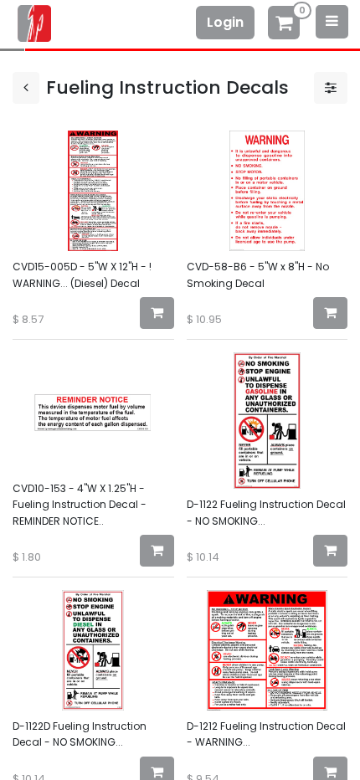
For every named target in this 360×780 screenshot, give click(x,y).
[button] (157, 313)
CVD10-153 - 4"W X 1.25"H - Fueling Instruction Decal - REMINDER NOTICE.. (80, 504)
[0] (283, 24)
